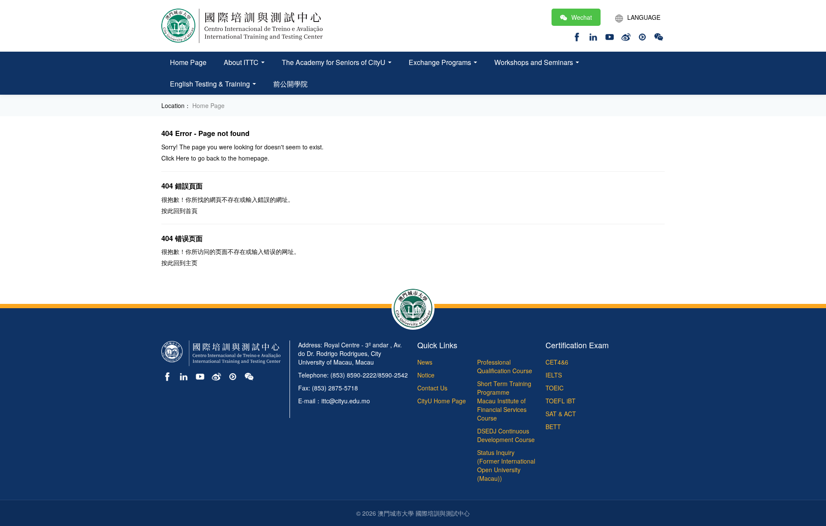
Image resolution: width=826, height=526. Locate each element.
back (212, 158)
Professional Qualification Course (504, 366)
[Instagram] (593, 35)
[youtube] (610, 35)
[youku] (642, 35)
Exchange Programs (441, 62)
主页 (191, 262)
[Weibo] (626, 35)
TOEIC (555, 388)
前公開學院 (290, 84)
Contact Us (432, 388)
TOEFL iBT (561, 400)
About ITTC (242, 62)
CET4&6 (557, 362)
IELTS (554, 375)
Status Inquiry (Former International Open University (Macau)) (506, 465)
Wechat (581, 17)
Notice (426, 375)
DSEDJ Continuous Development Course (506, 435)
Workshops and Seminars (534, 62)
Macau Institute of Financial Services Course (502, 409)
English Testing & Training (211, 84)
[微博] (216, 375)
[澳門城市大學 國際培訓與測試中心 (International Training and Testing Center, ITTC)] (242, 25)
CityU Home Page (441, 400)
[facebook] (577, 35)
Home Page (188, 62)
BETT (553, 426)
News (424, 362)
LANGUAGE (643, 17)
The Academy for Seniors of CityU (334, 62)
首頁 (191, 210)
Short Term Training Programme (504, 387)
